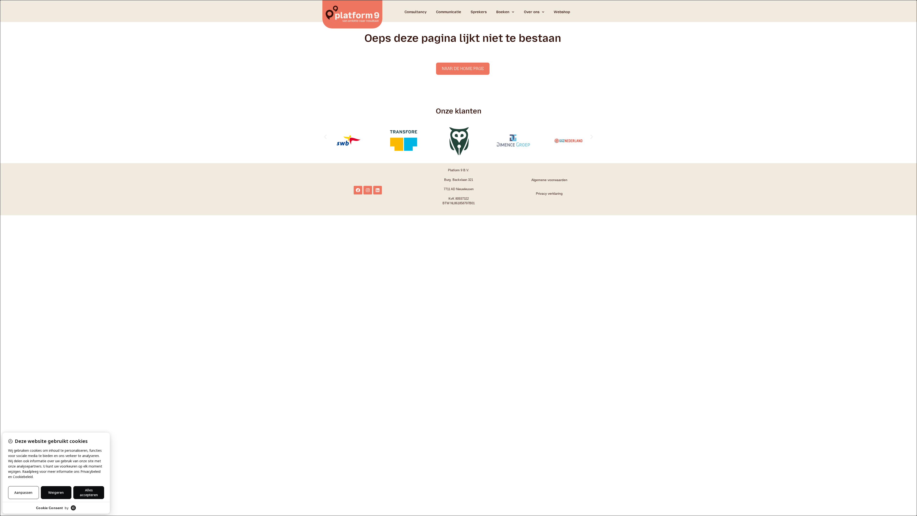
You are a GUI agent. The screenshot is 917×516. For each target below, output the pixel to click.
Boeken (502, 12)
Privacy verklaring (549, 193)
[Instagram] (367, 190)
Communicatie (448, 12)
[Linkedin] (377, 190)
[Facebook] (358, 190)
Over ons (531, 12)
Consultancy (416, 12)
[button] (325, 137)
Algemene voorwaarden (549, 180)
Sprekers (479, 12)
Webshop (562, 12)
